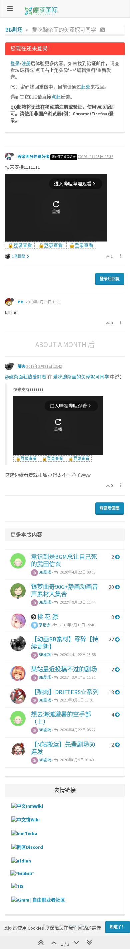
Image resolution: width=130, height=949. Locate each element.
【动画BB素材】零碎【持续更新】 (64, 642)
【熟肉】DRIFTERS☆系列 (65, 692)
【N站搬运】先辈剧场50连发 (63, 748)
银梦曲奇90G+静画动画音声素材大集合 (64, 590)
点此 (56, 97)
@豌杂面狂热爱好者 (25, 377)
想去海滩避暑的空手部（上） (61, 718)
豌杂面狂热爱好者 (34, 156)
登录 (15, 63)
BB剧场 (44, 572)
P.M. (21, 301)
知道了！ (118, 926)
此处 (85, 87)
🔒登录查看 (20, 245)
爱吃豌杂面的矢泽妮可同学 (81, 377)
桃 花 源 (47, 617)
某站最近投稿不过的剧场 (64, 669)
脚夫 (22, 366)
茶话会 (44, 624)
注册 (26, 63)
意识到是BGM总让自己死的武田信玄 (64, 560)
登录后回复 (110, 278)
